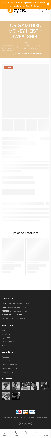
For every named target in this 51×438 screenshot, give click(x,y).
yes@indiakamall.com (16, 307)
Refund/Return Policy (10, 368)
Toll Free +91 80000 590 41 (19, 303)
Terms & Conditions (10, 365)
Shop (26, 42)
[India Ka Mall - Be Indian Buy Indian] (16, 10)
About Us (5, 357)
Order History (7, 361)
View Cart (6, 334)
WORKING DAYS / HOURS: (12, 315)
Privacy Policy (7, 372)
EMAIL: (4, 307)
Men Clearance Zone (33, 45)
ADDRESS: (5, 311)
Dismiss (48, 4)
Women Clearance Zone (12, 45)
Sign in (4, 330)
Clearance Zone (9, 48)
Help (4, 346)
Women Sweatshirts (25, 48)
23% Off (9, 67)
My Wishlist (6, 338)
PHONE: (5, 303)
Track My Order (8, 342)
